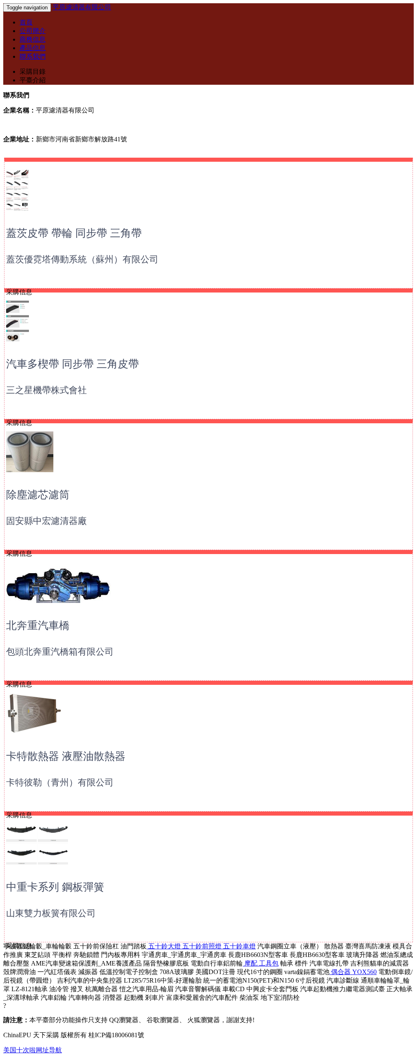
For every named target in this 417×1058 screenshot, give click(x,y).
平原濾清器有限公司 (82, 7)
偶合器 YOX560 (353, 971)
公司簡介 (33, 30)
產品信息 (33, 47)
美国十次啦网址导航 (32, 1050)
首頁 (26, 22)
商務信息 (33, 39)
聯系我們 (33, 56)
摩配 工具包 (261, 963)
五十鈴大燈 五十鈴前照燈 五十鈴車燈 (201, 946)
